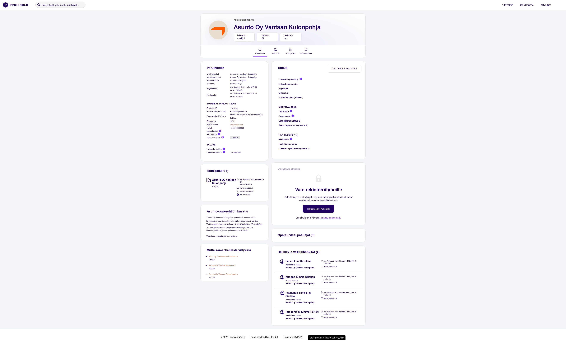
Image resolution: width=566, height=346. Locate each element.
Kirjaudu (546, 5)
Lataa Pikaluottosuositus (344, 68)
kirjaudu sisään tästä (330, 217)
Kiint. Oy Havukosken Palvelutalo (223, 256)
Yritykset (507, 5)
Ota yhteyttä (527, 5)
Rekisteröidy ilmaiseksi (318, 208)
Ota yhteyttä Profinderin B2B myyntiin (327, 338)
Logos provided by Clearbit (264, 337)
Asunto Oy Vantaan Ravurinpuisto (223, 274)
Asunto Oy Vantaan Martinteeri (222, 265)
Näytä (235, 138)
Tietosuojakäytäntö (292, 337)
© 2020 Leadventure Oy (233, 337)
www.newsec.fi (236, 124)
